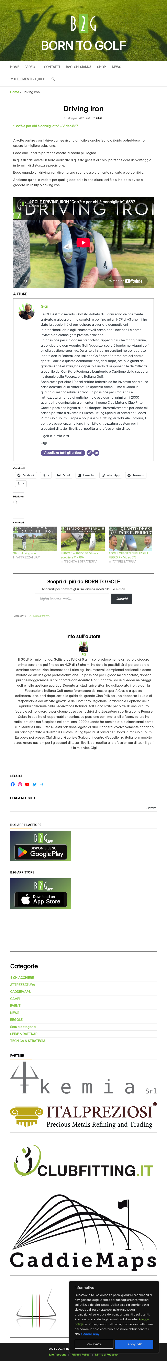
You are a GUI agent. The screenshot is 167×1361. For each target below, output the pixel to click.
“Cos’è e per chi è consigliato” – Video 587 (45, 126)
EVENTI (15, 1006)
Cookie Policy (90, 1334)
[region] (114, 1317)
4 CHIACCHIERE (22, 978)
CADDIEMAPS (20, 992)
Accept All (134, 1344)
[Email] (96, 453)
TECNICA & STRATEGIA (27, 1041)
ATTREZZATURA (39, 615)
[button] (53, 79)
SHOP (101, 67)
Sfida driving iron (24, 553)
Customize (94, 1344)
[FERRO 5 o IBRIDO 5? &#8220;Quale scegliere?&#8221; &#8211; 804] (82, 539)
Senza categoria (23, 1027)
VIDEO (30, 67)
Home (14, 67)
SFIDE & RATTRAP (23, 1034)
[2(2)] (40, 893)
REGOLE (16, 1020)
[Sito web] (90, 453)
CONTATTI (52, 67)
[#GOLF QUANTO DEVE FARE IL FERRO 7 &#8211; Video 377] (130, 539)
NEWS (116, 67)
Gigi (99, 118)
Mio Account (57, 1354)
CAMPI (15, 999)
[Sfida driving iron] (35, 539)
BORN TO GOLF (83, 45)
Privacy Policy (80, 1354)
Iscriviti (121, 599)
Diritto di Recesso (106, 1354)
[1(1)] (40, 846)
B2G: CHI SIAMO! (78, 67)
